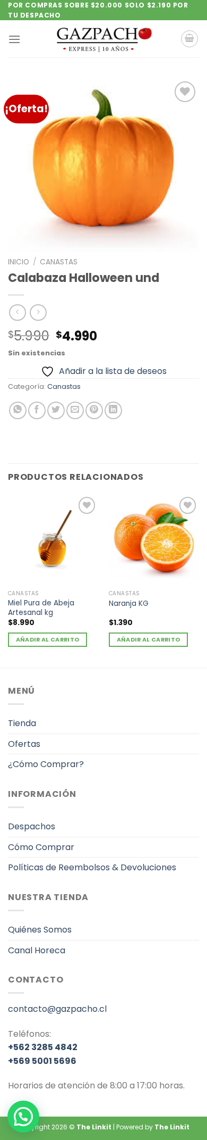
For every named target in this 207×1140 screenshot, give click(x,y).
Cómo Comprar (41, 847)
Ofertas (24, 744)
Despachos (31, 826)
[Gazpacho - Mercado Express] (103, 38)
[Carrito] (189, 38)
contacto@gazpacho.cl (57, 1009)
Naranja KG (129, 604)
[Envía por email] (75, 410)
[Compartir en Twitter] (56, 410)
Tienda (22, 723)
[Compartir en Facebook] (37, 410)
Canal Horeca (36, 950)
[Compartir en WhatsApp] (18, 410)
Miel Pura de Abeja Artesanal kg (41, 607)
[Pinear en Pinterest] (94, 410)
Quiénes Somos (40, 929)
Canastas (58, 262)
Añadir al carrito (48, 640)
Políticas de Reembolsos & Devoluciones (92, 867)
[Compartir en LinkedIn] (113, 410)
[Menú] (14, 39)
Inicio (18, 262)
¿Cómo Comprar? (46, 764)
